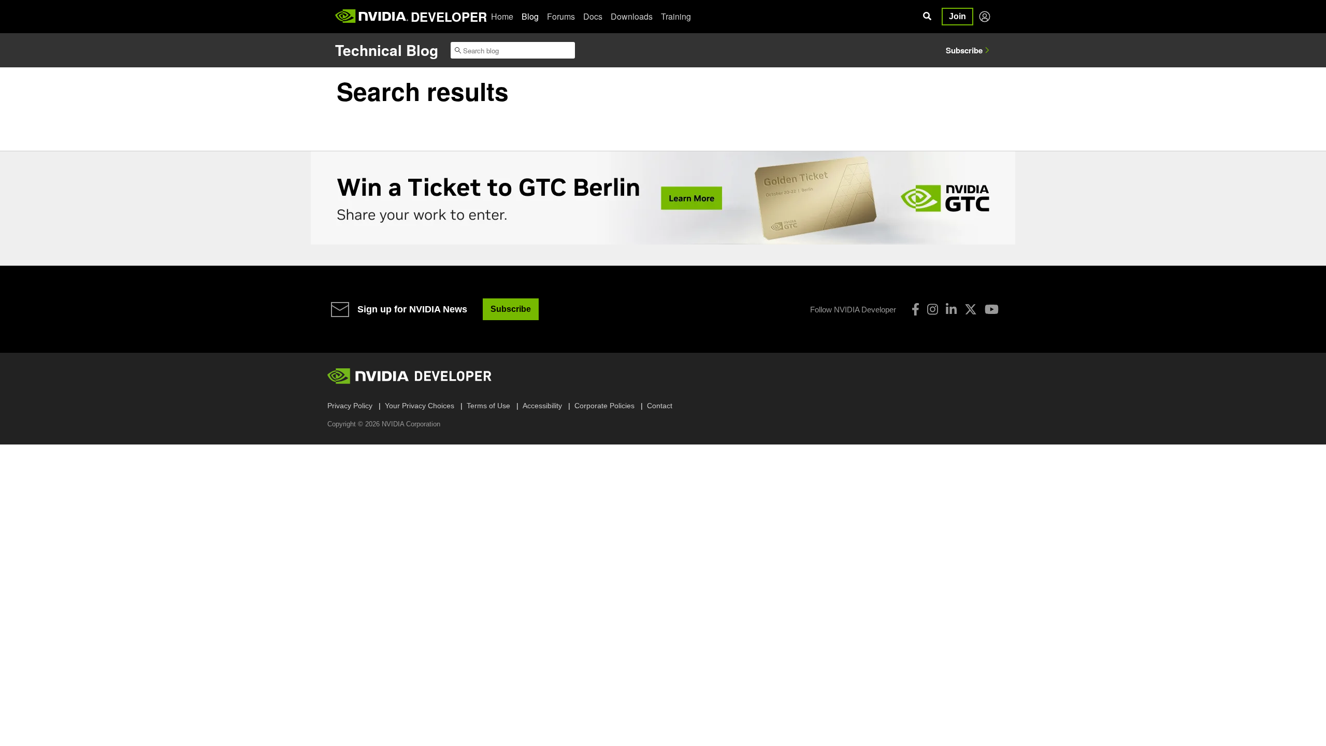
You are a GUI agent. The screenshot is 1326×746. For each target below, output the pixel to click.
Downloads (632, 16)
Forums (561, 16)
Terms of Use (488, 405)
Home (502, 16)
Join (957, 16)
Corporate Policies (604, 405)
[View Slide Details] (663, 198)
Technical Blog (386, 50)
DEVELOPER (449, 16)
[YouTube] (992, 309)
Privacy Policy (349, 405)
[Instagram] (932, 309)
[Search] (927, 16)
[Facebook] (915, 309)
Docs (592, 16)
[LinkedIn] (951, 309)
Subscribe (964, 50)
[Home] (371, 16)
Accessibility (542, 405)
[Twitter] (970, 309)
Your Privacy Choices (419, 405)
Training (676, 16)
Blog (530, 16)
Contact (659, 405)
